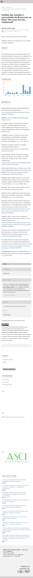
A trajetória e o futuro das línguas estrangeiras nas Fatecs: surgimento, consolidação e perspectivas (15, 487)
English (4, 362)
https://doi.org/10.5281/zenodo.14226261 (16, 36)
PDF (5, 264)
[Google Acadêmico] (16, 433)
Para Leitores (5, 379)
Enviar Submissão (9, 369)
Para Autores (5, 382)
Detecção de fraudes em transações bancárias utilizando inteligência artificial (15, 511)
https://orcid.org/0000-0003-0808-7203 (11, 31)
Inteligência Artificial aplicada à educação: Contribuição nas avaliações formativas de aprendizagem (14, 494)
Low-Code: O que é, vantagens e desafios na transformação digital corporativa (14, 506)
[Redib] (16, 417)
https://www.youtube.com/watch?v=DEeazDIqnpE (15, 149)
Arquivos (9, 7)
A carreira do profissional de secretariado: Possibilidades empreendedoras (14, 480)
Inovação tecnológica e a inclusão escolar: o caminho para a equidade (14, 517)
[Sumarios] (3, 452)
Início (3, 7)
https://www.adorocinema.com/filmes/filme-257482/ (16, 112)
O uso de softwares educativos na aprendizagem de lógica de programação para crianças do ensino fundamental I (16, 529)
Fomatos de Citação (9, 295)
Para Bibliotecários (7, 384)
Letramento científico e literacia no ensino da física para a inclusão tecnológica (15, 523)
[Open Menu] (1, 1)
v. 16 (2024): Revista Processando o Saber (14, 9)
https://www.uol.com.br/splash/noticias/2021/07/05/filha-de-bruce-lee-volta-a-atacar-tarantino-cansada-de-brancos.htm (17, 246)
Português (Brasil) (7, 359)
